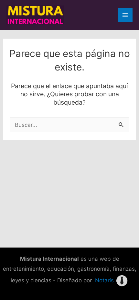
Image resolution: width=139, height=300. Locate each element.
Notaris (104, 280)
